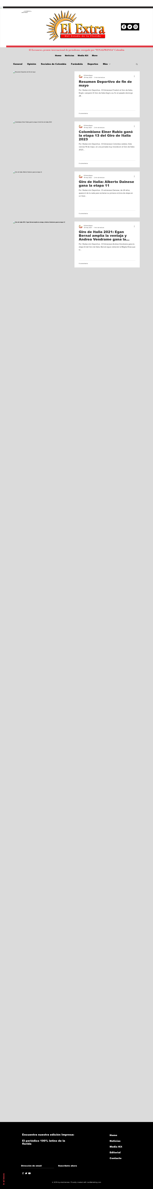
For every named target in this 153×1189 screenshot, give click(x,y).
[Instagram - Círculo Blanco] (135, 26)
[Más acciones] (135, 76)
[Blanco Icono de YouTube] (29, 1173)
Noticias (115, 1141)
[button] (137, 64)
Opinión (31, 64)
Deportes (92, 64)
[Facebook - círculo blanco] (124, 26)
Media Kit (116, 1146)
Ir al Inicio (4, 1179)
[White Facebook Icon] (23, 1173)
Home (113, 1135)
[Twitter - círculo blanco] (129, 26)
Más (105, 64)
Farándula (77, 64)
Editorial (115, 1152)
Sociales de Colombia (53, 64)
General (17, 64)
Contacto (115, 1158)
